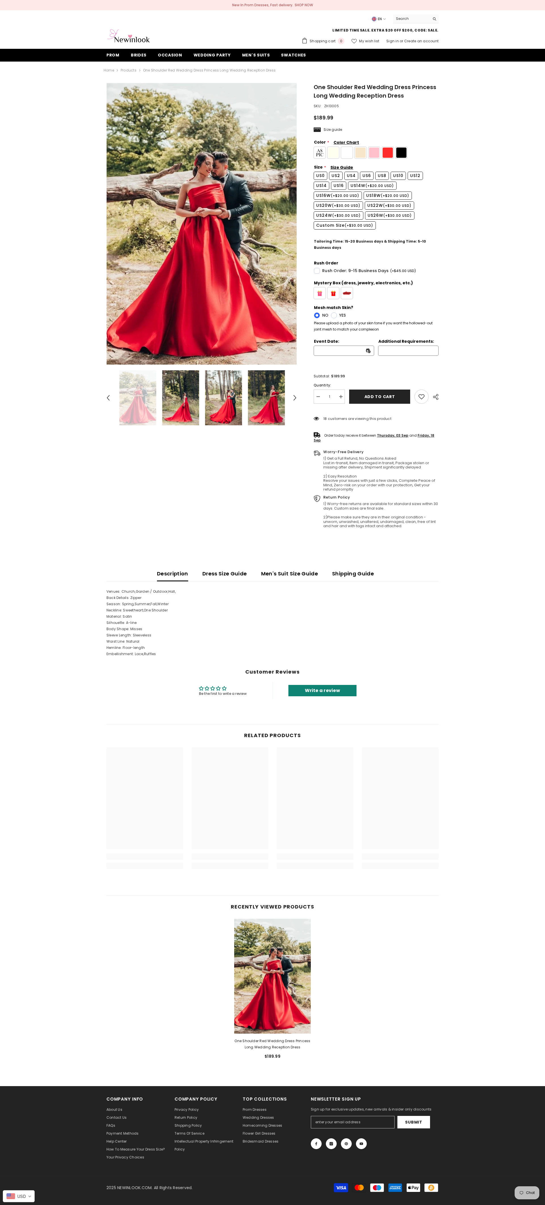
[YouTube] (361, 1143)
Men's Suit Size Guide (289, 573)
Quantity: (322, 385)
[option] (201, 224)
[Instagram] (331, 1143)
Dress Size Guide (224, 573)
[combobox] (411, 18)
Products (129, 70)
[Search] (416, 18)
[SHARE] (434, 397)
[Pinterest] (346, 1143)
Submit (413, 1122)
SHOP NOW (304, 5)
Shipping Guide (353, 573)
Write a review (322, 690)
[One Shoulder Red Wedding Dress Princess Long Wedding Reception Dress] (272, 976)
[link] (421, 397)
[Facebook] (316, 1143)
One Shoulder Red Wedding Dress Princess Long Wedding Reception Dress (272, 1044)
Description (172, 573)
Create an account (421, 41)
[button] (108, 398)
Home (109, 70)
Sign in (393, 41)
